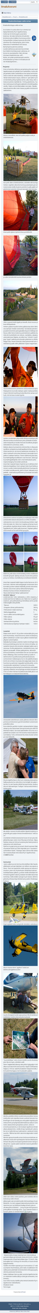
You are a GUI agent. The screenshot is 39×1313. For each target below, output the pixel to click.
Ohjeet (10, 1304)
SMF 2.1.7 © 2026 (15, 1306)
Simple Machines (24, 1306)
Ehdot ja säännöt (18, 1304)
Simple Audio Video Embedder (19, 1308)
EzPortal (23, 1292)
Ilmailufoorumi (8, 6)
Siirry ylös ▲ (27, 1304)
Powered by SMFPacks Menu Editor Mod (19, 1311)
